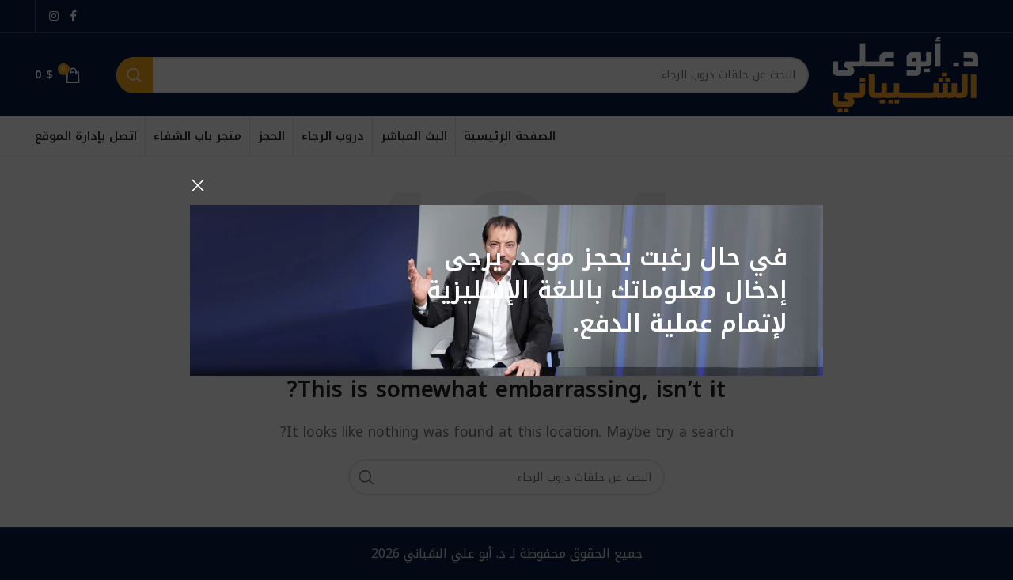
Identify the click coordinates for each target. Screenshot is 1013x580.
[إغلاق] (198, 185)
